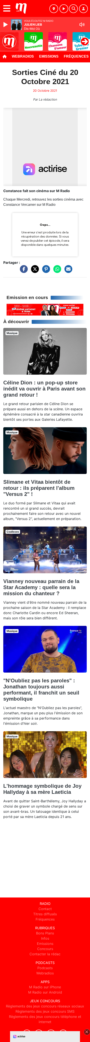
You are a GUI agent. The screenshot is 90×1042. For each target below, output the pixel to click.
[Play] (6, 24)
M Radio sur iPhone (45, 987)
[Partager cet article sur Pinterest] (45, 271)
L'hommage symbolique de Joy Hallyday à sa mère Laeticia (42, 789)
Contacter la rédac (45, 954)
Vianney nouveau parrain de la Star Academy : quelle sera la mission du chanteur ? (41, 587)
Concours (45, 949)
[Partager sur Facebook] (23, 271)
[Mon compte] (83, 8)
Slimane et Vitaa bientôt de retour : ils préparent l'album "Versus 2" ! (38, 488)
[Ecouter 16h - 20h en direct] (45, 309)
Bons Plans (45, 933)
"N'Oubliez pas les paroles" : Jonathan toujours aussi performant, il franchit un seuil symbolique (41, 690)
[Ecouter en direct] (63, 8)
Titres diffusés (45, 914)
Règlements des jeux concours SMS (45, 1011)
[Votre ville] (53, 8)
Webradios (23, 56)
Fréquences (45, 919)
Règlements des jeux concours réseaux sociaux (45, 1006)
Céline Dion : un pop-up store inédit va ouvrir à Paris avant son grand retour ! (44, 389)
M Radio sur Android (45, 992)
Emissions (49, 56)
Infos (45, 938)
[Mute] (82, 24)
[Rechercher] (73, 8)
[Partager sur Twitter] (34, 271)
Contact (45, 909)
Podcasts (45, 968)
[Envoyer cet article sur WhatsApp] (56, 271)
